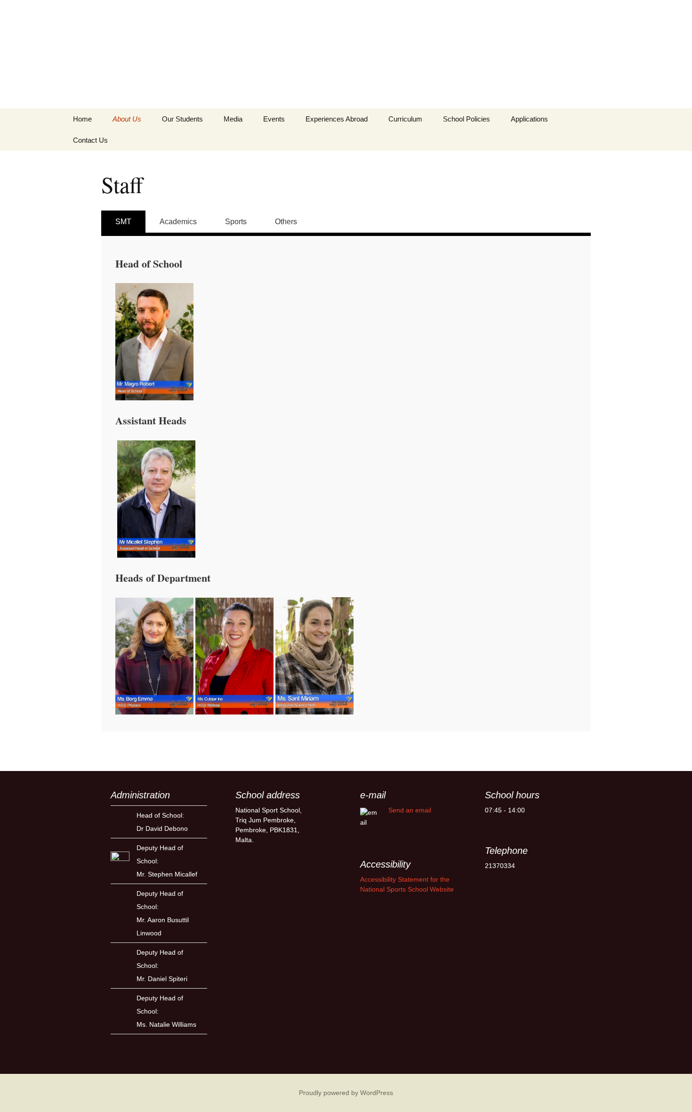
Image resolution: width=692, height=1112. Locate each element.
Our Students (182, 119)
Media (233, 119)
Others (286, 222)
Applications (529, 119)
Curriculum (405, 119)
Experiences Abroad (337, 119)
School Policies (466, 119)
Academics (178, 222)
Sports (236, 222)
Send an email (409, 810)
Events (274, 119)
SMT (123, 222)
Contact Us (90, 140)
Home (82, 119)
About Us (127, 119)
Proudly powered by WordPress (346, 1092)
